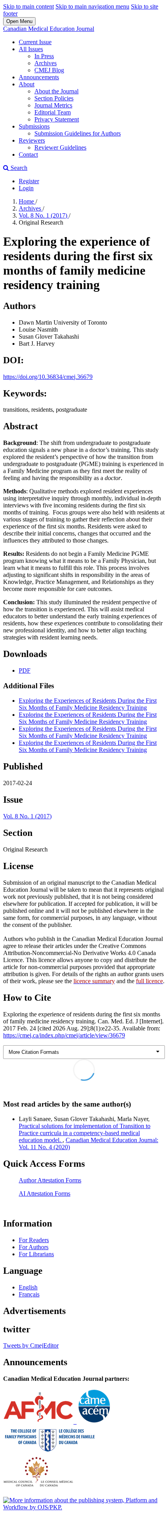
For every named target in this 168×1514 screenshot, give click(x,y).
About (26, 84)
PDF (24, 670)
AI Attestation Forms (44, 1193)
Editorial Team (52, 112)
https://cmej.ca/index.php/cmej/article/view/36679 (64, 1035)
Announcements (39, 77)
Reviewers (32, 140)
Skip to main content (28, 6)
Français (29, 1294)
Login (26, 188)
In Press (44, 56)
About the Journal (56, 91)
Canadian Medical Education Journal (48, 28)
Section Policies (53, 98)
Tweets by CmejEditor (31, 1345)
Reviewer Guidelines (60, 147)
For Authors (33, 1247)
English (28, 1287)
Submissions (34, 126)
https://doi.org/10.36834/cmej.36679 (48, 376)
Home (27, 201)
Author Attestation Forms (50, 1180)
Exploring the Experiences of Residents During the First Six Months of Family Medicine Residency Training (88, 704)
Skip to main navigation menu (92, 6)
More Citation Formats (34, 1052)
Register (29, 181)
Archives (45, 63)
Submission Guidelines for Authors (77, 133)
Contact (28, 154)
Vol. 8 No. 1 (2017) (44, 215)
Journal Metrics (53, 105)
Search (18, 167)
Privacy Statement (56, 119)
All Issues (31, 49)
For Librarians (36, 1254)
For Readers (34, 1240)
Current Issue (35, 42)
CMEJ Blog (49, 70)
